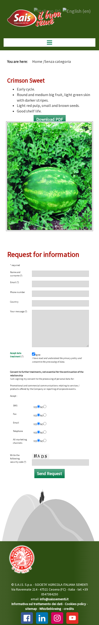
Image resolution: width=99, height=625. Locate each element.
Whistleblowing (50, 608)
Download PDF (49, 119)
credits (69, 608)
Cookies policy (75, 604)
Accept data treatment (15, 355)
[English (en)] (77, 10)
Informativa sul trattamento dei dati (37, 604)
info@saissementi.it (54, 599)
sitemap (31, 608)
